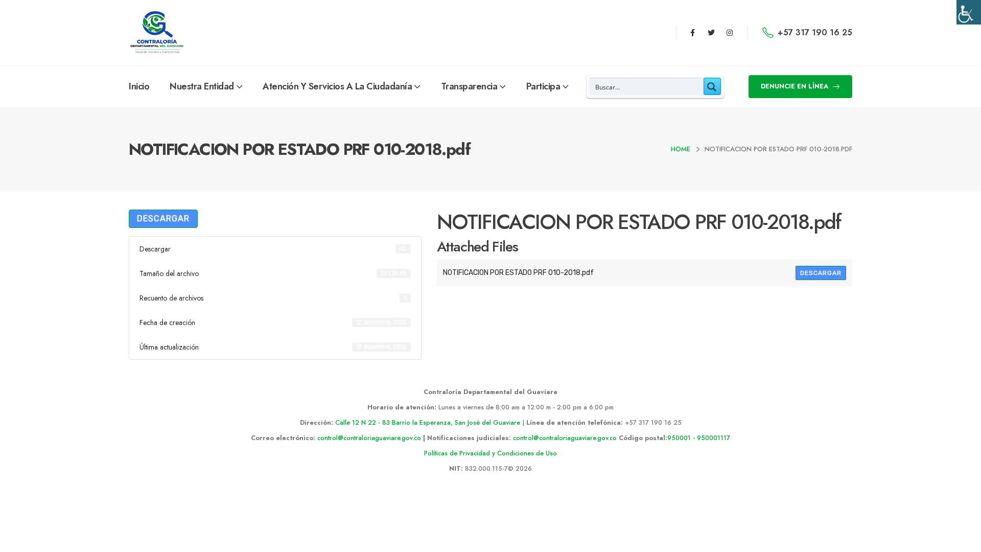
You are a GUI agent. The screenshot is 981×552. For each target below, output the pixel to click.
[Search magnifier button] (712, 86)
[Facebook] (692, 33)
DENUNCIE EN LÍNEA (795, 86)
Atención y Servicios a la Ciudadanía (337, 86)
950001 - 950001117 (698, 438)
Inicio (139, 86)
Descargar (163, 218)
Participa (543, 86)
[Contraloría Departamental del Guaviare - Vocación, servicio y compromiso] (157, 32)
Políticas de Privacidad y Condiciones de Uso (490, 453)
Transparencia (469, 86)
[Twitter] (711, 33)
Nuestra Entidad (202, 86)
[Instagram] (729, 33)
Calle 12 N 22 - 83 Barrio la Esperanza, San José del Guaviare (427, 422)
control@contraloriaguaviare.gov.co (369, 438)
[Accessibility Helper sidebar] (968, 12)
